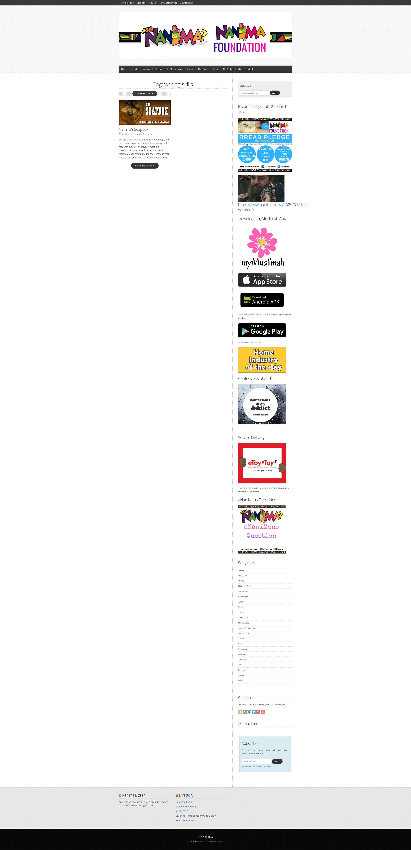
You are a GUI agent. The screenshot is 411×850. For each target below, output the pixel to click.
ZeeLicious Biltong (185, 820)
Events (241, 602)
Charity (241, 581)
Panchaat (242, 654)
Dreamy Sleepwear (186, 806)
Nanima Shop (243, 633)
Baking (241, 570)
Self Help (241, 670)
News (240, 644)
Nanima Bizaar (133, 795)
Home (124, 69)
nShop (215, 69)
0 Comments (147, 133)
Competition (243, 591)
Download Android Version (249, 315)
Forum (190, 69)
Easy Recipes (243, 596)
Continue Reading (144, 165)
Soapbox (141, 2)
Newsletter (242, 649)
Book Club (242, 576)
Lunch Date (243, 617)
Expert (240, 607)
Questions (203, 69)
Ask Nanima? (248, 723)
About (134, 69)
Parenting (242, 659)
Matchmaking (127, 2)
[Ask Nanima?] (205, 58)
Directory (146, 69)
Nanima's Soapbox (133, 129)
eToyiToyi (153, 2)
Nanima (132, 133)
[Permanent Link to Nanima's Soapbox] (145, 112)
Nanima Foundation (246, 628)
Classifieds (160, 69)
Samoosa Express (185, 801)
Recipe (241, 665)
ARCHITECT (182, 811)
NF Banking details (232, 69)
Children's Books (245, 586)
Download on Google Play (249, 342)
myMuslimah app (169, 2)
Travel (240, 681)
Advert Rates (186, 2)
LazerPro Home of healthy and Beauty (196, 815)
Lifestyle (241, 612)
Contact (249, 69)
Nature (241, 638)
